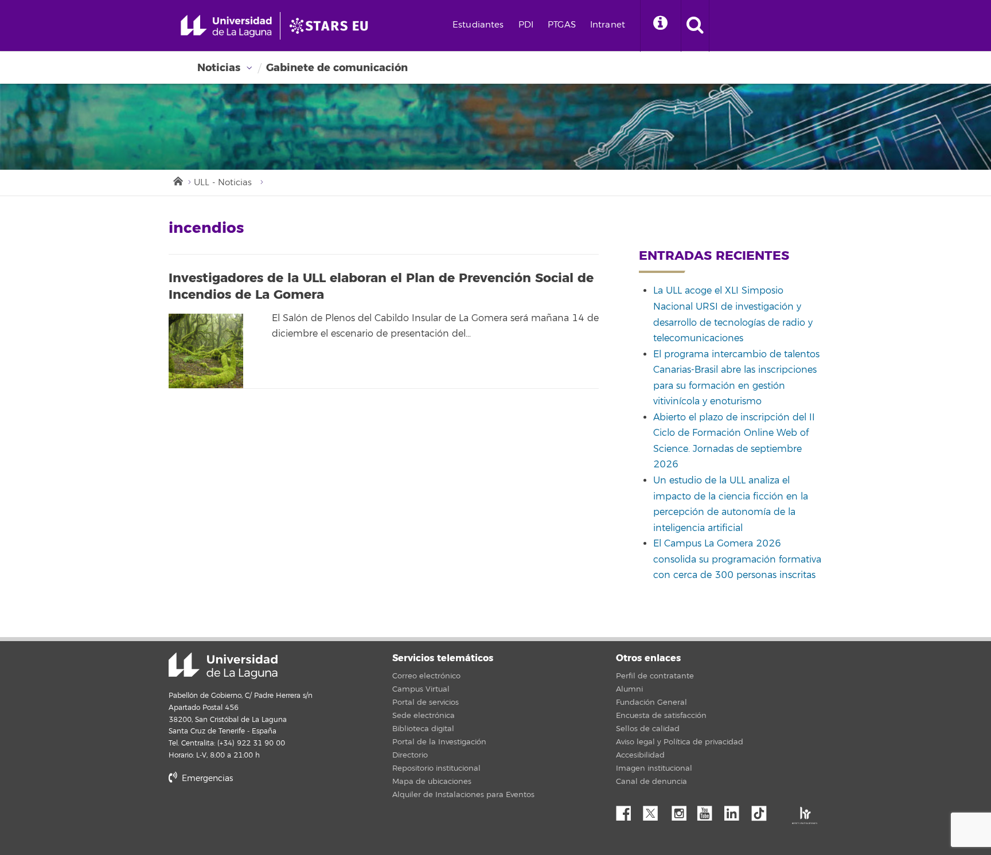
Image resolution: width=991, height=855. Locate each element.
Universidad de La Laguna (223, 666)
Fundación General (651, 702)
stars (255, 817)
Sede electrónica (423, 715)
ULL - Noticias (223, 182)
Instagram (682, 810)
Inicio (177, 180)
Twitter (655, 810)
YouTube (709, 810)
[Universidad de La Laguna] (332, 26)
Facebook (628, 810)
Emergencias (206, 778)
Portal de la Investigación (439, 742)
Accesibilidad (640, 755)
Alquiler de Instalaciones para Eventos (463, 794)
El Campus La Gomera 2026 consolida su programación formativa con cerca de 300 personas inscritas (737, 559)
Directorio (410, 755)
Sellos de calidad (648, 728)
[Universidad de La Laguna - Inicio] (230, 26)
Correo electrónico (426, 676)
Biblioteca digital (423, 728)
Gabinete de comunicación (337, 68)
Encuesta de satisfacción (661, 715)
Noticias (218, 68)
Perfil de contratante (655, 676)
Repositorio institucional (436, 768)
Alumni (629, 689)
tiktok (763, 810)
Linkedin (736, 810)
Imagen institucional (654, 768)
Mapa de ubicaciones (431, 781)
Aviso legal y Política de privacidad (679, 742)
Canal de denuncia (651, 781)
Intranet (607, 24)
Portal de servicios (425, 702)
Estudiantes (478, 24)
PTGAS (562, 24)
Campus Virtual (421, 689)
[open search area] (695, 26)
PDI (525, 24)
